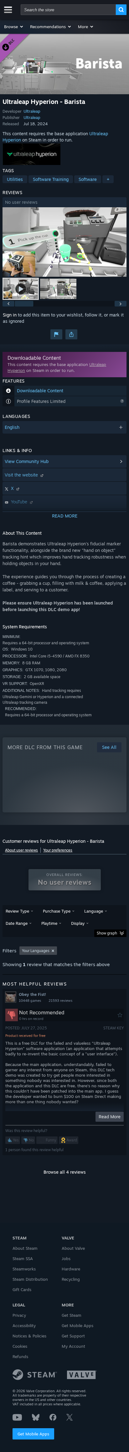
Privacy (19, 1315)
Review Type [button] (17, 911)
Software (88, 179)
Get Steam (71, 1315)
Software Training (51, 179)
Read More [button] (110, 1116)
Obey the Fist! (32, 994)
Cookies (20, 1346)
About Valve (73, 1248)
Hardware (71, 1268)
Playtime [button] (49, 923)
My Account (73, 1346)
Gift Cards (22, 1289)
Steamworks (24, 1268)
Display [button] (78, 923)
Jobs (66, 1258)
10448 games (30, 1000)
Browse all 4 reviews (65, 1172)
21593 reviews (60, 1000)
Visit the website (22, 474)
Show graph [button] (107, 933)
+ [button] (108, 179)
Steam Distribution (30, 1279)
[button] (14, 26)
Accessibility (24, 1325)
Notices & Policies (29, 1335)
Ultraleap (31, 111)
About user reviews (21, 850)
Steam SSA (23, 1258)
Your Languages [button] (35, 950)
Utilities (15, 179)
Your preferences (57, 850)
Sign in (10, 314)
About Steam (25, 1248)
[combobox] (68, 9)
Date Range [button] (17, 923)
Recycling (71, 1279)
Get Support (73, 1335)
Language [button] (93, 911)
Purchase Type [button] (56, 911)
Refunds (20, 1356)
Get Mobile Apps (33, 1433)
